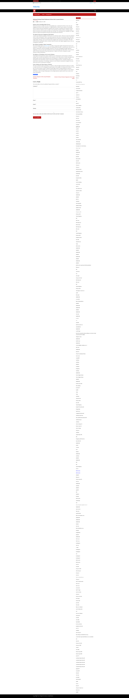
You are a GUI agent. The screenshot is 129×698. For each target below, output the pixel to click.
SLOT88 (77, 566)
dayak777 (77, 33)
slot (76, 43)
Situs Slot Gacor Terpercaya (80, 84)
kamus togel (78, 600)
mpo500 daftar (78, 513)
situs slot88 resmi (79, 188)
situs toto (77, 118)
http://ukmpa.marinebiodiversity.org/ (82, 634)
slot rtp (77, 186)
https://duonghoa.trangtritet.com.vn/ (81, 504)
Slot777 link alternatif (79, 581)
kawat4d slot (78, 88)
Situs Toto (77, 347)
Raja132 (77, 685)
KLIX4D (77, 175)
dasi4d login (78, 500)
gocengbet (77, 677)
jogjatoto (77, 534)
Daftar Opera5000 (79, 651)
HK (76, 231)
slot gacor (77, 26)
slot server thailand (79, 613)
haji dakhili (78, 621)
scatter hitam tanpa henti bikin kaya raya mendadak (84, 636)
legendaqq (77, 75)
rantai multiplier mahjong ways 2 (81, 345)
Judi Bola (77, 360)
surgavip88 (78, 670)
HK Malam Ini (78, 226)
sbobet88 (77, 322)
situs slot (77, 52)
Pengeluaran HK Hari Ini (80, 438)
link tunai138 (78, 158)
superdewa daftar (79, 190)
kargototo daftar (79, 177)
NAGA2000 (78, 41)
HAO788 (77, 35)
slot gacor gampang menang (80, 353)
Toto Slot (77, 675)
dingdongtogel (78, 143)
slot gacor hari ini (79, 596)
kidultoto (77, 150)
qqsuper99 (77, 668)
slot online (77, 619)
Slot (76, 502)
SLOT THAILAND (79, 609)
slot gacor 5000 (78, 645)
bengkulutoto (78, 532)
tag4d (77, 292)
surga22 (77, 647)
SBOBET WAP (78, 207)
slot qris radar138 (79, 479)
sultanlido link (78, 326)
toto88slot (77, 366)
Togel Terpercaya (79, 65)
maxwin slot (78, 184)
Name (34, 100)
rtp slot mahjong (78, 182)
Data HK (77, 239)
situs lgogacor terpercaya (80, 290)
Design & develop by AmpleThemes (46, 695)
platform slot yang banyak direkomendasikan (83, 265)
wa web (77, 318)
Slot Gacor (78, 538)
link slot (77, 77)
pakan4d (77, 69)
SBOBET (77, 250)
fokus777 (77, 103)
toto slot (77, 481)
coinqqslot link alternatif (80, 413)
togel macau (78, 411)
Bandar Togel (78, 148)
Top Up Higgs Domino (79, 377)
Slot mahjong (78, 385)
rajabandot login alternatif (80, 660)
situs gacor (78, 39)
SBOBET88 (78, 152)
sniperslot (77, 67)
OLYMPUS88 (78, 99)
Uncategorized (35, 74)
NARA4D (77, 124)
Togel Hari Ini (78, 241)
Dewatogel (77, 598)
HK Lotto (77, 282)
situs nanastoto (78, 139)
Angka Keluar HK (79, 434)
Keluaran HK (78, 235)
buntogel (77, 496)
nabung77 (77, 73)
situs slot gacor (78, 570)
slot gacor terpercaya (79, 687)
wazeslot (77, 447)
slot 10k (77, 564)
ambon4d (77, 50)
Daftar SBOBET (78, 105)
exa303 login (78, 331)
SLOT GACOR (78, 592)
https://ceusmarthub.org (79, 577)
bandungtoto (78, 543)
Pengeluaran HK (79, 237)
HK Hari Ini (78, 224)
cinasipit (77, 54)
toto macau (78, 60)
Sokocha (36, 7)
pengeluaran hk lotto (79, 626)
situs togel (77, 275)
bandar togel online (79, 383)
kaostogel (77, 58)
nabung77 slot (78, 37)
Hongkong (77, 368)
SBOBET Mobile (78, 205)
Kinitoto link (47, 45)
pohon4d (77, 156)
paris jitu (77, 602)
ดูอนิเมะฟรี (78, 126)
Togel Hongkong (78, 233)
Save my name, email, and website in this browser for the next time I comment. (48, 113)
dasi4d (77, 445)
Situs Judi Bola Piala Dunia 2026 (81, 417)
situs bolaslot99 (78, 203)
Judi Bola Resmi (78, 419)
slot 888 (77, 133)
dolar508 (77, 160)
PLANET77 (78, 387)
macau (77, 683)
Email (34, 104)
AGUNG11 (78, 271)
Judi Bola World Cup (79, 415)
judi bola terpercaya (79, 324)
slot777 (77, 92)
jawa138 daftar (78, 122)
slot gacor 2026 (78, 568)
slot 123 (77, 628)
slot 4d (77, 468)
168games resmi (78, 336)
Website (34, 108)
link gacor (77, 267)
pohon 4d (77, 351)
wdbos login (78, 141)
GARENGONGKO (79, 90)
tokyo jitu (77, 604)
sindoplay (77, 630)
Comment (35, 86)
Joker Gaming (78, 428)
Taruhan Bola (78, 107)
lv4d (76, 449)
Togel (77, 243)
